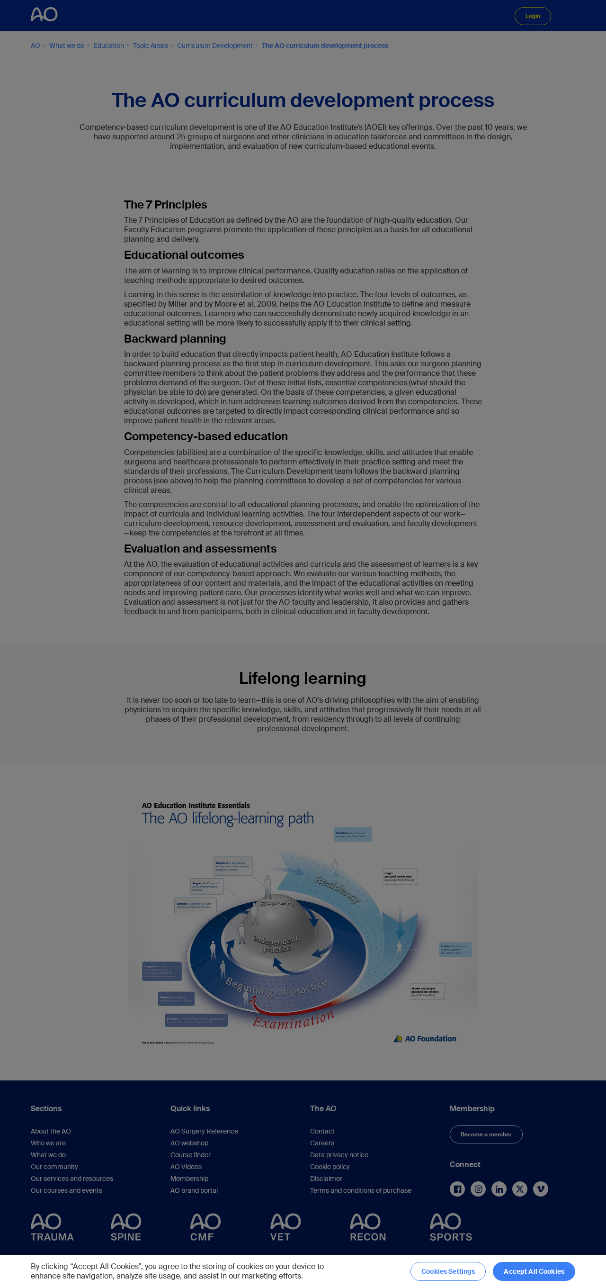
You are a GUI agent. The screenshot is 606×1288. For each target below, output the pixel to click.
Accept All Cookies (534, 1271)
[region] (303, 1271)
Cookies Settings (448, 1271)
